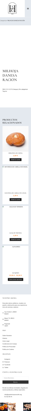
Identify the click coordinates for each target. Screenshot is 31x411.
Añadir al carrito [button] (15, 159)
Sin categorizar (23, 89)
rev (6, 91)
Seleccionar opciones (15, 279)
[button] (27, 8)
